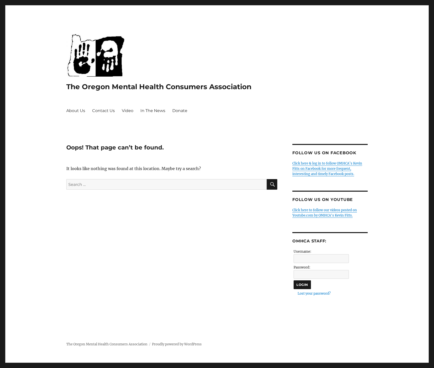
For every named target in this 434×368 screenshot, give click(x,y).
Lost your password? (314, 293)
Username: (302, 251)
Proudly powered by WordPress (177, 344)
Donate (179, 110)
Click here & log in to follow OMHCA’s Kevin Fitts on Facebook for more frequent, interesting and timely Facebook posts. (327, 168)
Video (127, 110)
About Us (75, 110)
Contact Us (103, 110)
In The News (152, 110)
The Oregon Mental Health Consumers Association (158, 86)
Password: (302, 267)
